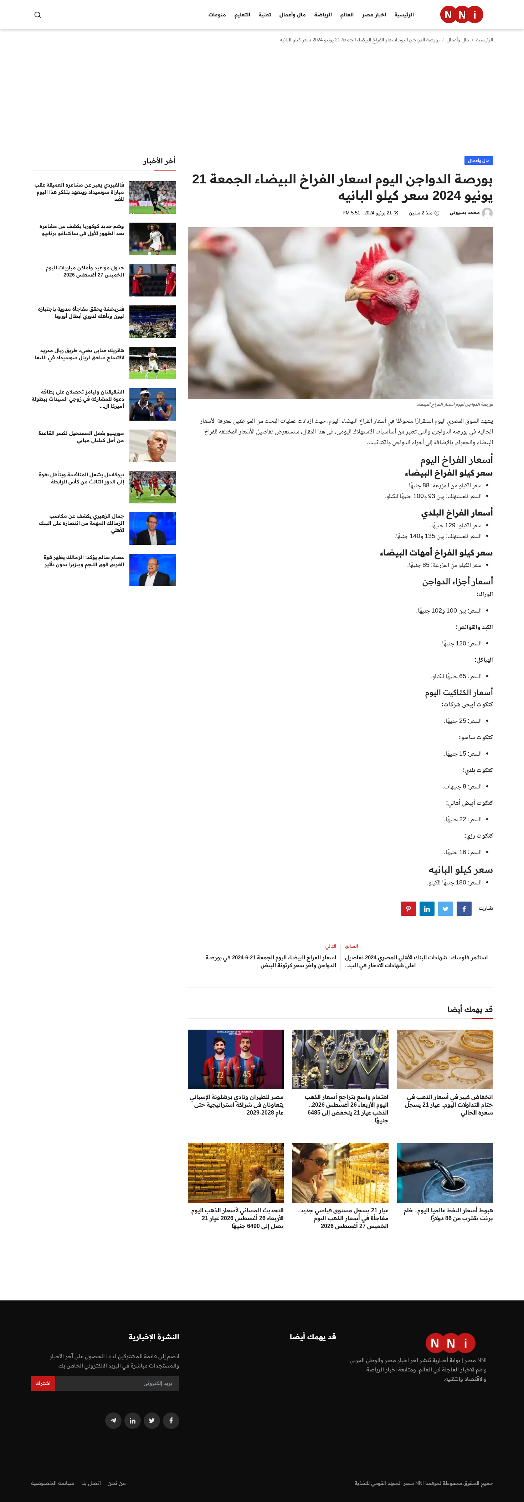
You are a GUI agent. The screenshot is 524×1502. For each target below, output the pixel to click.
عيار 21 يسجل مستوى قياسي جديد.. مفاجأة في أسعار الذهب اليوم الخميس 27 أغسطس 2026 (343, 1218)
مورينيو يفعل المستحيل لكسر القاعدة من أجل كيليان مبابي (81, 436)
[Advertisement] (262, 103)
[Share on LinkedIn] (427, 909)
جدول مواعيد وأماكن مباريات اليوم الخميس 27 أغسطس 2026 (85, 271)
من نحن (117, 1483)
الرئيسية (404, 14)
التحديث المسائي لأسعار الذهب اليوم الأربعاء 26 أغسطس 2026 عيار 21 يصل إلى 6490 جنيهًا (237, 1218)
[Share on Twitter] (445, 909)
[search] (37, 14)
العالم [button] (347, 14)
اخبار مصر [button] (374, 14)
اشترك (43, 1383)
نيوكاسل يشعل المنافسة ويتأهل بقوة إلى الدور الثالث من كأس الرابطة (81, 478)
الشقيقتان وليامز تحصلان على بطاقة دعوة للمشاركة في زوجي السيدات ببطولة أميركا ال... (78, 399)
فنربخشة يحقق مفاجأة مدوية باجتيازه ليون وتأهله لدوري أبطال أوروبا (81, 312)
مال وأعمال (458, 39)
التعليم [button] (242, 14)
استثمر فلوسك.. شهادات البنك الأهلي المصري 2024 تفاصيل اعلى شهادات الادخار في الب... (416, 961)
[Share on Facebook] (464, 909)
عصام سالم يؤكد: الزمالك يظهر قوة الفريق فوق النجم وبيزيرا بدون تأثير (84, 561)
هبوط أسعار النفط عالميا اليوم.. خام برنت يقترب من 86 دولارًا (448, 1214)
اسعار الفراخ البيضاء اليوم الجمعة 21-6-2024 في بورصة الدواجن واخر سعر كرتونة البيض (271, 961)
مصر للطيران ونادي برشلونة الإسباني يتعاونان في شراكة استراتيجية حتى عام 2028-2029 (237, 1104)
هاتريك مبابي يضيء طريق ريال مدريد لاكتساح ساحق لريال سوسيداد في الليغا (79, 354)
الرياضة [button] (323, 14)
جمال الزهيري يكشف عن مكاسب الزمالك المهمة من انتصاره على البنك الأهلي (81, 523)
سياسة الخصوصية (53, 1483)
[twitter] (152, 1420)
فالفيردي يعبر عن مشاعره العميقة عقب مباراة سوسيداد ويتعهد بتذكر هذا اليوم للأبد (79, 192)
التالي (330, 946)
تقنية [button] (265, 14)
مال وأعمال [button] (292, 14)
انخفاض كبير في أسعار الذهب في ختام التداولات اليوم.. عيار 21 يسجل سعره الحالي (449, 1104)
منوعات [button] (217, 14)
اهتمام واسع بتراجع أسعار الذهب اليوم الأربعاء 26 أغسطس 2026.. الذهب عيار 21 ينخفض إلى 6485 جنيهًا (346, 1108)
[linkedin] (132, 1420)
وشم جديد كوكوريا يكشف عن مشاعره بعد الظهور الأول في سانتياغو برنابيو (82, 230)
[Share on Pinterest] (408, 909)
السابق (351, 946)
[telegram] (113, 1420)
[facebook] (171, 1420)
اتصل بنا (91, 1483)
